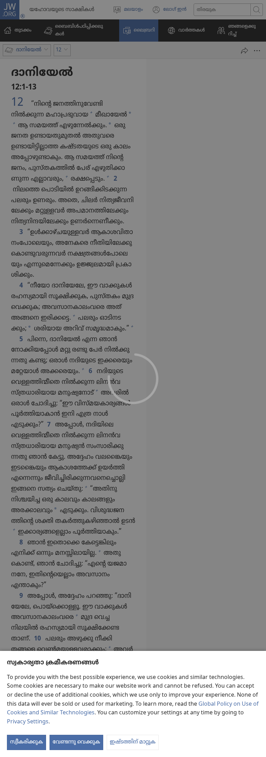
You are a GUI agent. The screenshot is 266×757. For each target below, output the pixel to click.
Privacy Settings (27, 722)
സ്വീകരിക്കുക (26, 742)
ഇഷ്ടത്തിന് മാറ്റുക (133, 742)
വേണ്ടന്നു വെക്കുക (76, 742)
